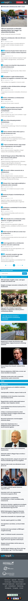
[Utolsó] (22, 265)
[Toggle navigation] (25, 2)
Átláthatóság (20, 586)
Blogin (2, 381)
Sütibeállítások (12, 586)
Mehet (24, 273)
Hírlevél (21, 588)
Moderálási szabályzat (18, 582)
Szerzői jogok (8, 582)
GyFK (6, 586)
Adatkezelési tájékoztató (8, 584)
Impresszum (7, 579)
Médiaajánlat (8, 588)
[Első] (6, 265)
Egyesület (14, 579)
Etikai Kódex (21, 579)
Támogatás (20, 2)
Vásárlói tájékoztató (21, 584)
